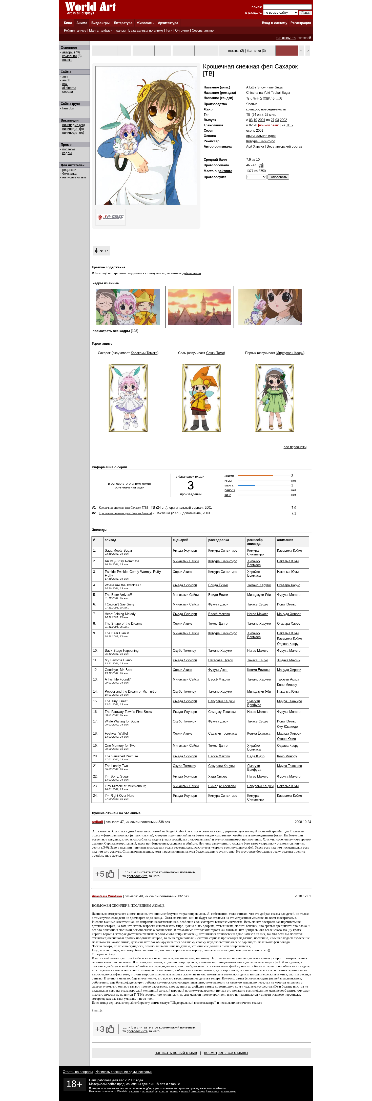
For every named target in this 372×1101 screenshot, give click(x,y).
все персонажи (295, 447)
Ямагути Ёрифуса (254, 703)
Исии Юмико (286, 604)
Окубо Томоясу (184, 650)
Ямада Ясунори (185, 550)
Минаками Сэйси (186, 561)
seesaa (67, 91)
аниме (229, 476)
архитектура (228, 1091)
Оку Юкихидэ (287, 727)
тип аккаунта (286, 38)
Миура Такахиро (289, 701)
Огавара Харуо (288, 585)
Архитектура (168, 23)
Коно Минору (287, 685)
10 (255, 120)
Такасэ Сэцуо (257, 604)
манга (228, 485)
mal (65, 84)
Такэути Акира (288, 679)
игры (228, 480)
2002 (283, 120)
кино (227, 495)
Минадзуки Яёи (259, 595)
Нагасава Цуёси (220, 660)
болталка (69, 173)
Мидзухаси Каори (289, 353)
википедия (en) (73, 125)
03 (251, 120)
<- (301, 51)
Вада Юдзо (255, 756)
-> (307, 51)
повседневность (273, 109)
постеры (68, 149)
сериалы (147, 1091)
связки (67, 60)
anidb (66, 80)
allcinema (69, 88)
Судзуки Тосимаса (222, 733)
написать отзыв (74, 177)
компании (69, 56)
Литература (123, 23)
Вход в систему (274, 23)
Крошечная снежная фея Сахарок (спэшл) (125, 513)
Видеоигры (100, 23)
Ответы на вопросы (78, 1072)
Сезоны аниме (203, 30)
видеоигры (161, 1091)
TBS (289, 125)
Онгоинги (182, 30)
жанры (121, 30)
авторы (67, 52)
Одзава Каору (288, 644)
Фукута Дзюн (218, 604)
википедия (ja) (73, 129)
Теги (169, 30)
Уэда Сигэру (218, 776)
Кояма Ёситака (258, 670)
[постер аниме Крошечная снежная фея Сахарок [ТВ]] (146, 204)
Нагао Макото (257, 614)
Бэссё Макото (219, 614)
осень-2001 (254, 130)
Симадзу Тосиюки (222, 712)
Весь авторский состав (284, 146)
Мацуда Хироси (289, 614)
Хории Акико (182, 572)
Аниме (81, 23)
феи (99, 250)
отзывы (233, 51)
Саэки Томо (215, 353)
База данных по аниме (145, 30)
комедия (252, 109)
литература (198, 1091)
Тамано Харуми (259, 585)
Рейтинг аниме (75, 30)
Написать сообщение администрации (123, 1072)
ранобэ (229, 490)
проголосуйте (137, 876)
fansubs (68, 108)
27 (272, 120)
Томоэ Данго (218, 623)
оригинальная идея (261, 136)
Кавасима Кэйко (289, 550)
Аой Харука (255, 146)
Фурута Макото (288, 595)
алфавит (107, 30)
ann (65, 76)
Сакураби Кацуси (221, 701)
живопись (213, 1091)
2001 (261, 120)
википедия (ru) (73, 132)
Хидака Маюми (288, 660)
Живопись (145, 23)
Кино (68, 23)
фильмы (134, 1091)
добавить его (191, 273)
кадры (67, 153)
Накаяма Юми (288, 561)
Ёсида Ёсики (218, 585)
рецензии (69, 170)
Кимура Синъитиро (260, 141)
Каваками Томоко (144, 353)
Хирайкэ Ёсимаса (254, 563)
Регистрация (301, 23)
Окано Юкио (286, 739)
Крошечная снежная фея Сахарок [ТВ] (123, 507)
